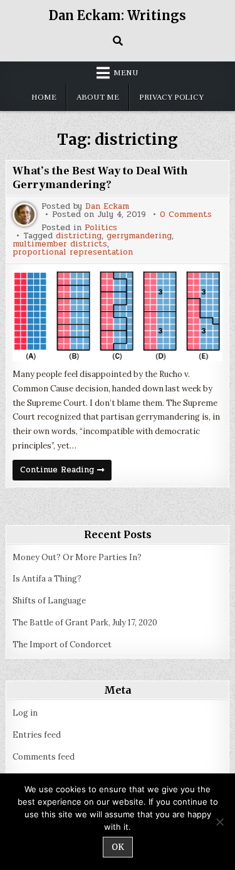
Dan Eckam (107, 207)
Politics (101, 228)
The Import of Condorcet (62, 644)
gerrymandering (139, 236)
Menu (125, 73)
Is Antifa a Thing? (47, 578)
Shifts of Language (49, 600)
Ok (118, 847)
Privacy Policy (171, 97)
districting (79, 236)
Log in (25, 713)
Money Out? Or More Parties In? (77, 557)
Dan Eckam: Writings (117, 15)
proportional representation (73, 252)
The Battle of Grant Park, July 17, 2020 (85, 622)
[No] (219, 821)
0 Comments (186, 215)
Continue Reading (66, 471)
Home (43, 97)
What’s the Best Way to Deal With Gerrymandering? (100, 178)
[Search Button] (118, 41)
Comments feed (44, 756)
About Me (97, 97)
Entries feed (37, 734)
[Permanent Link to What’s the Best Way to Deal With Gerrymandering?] (117, 315)
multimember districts (60, 244)
